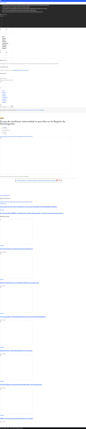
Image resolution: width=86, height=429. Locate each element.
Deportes (4, 46)
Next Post (2, 210)
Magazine (4, 44)
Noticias (4, 38)
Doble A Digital (19, 428)
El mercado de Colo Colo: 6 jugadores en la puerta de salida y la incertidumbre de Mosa (28, 206)
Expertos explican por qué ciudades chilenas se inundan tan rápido (15, 6)
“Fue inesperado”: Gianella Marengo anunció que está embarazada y (23, 316)
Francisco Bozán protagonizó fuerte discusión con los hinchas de (21, 384)
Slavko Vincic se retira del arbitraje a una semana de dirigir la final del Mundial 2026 (19, 10)
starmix (5, 127)
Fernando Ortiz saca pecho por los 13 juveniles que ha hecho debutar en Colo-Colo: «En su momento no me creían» (25, 5)
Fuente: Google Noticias (5, 195)
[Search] (0, 50)
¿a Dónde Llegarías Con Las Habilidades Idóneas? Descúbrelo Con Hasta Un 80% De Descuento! (36, 180)
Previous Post (3, 203)
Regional (4, 48)
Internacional (5, 43)
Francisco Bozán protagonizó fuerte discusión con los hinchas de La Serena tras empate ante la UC (22, 11)
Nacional (4, 41)
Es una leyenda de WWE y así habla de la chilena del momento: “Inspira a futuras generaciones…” (32, 213)
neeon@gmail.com (17, 70)
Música (3, 40)
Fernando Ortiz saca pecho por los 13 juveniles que (16, 249)
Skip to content (3, 2)
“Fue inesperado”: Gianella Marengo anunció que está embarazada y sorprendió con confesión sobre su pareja (24, 8)
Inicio (3, 36)
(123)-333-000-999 (25, 70)
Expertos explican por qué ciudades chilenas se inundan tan (19, 282)
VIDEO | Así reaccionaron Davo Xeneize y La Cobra (16, 418)
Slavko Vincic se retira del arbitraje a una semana (16, 350)
